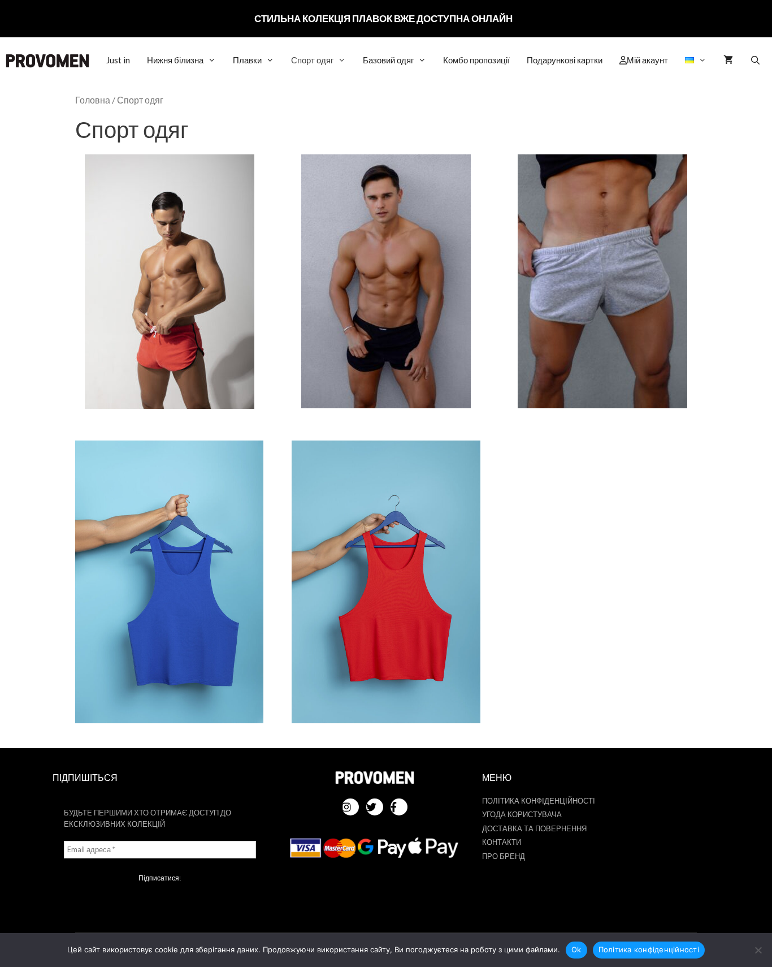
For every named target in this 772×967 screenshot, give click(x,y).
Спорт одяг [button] (312, 60)
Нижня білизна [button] (175, 60)
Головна (92, 100)
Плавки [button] (247, 60)
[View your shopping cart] (728, 60)
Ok (576, 949)
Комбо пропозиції (476, 60)
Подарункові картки (564, 60)
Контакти (501, 842)
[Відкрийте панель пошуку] (755, 60)
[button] (695, 60)
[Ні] (758, 950)
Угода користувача (522, 814)
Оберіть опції (169, 288)
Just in (118, 60)
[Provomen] (47, 61)
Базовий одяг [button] (388, 60)
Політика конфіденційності (538, 800)
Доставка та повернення (534, 828)
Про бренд (503, 856)
